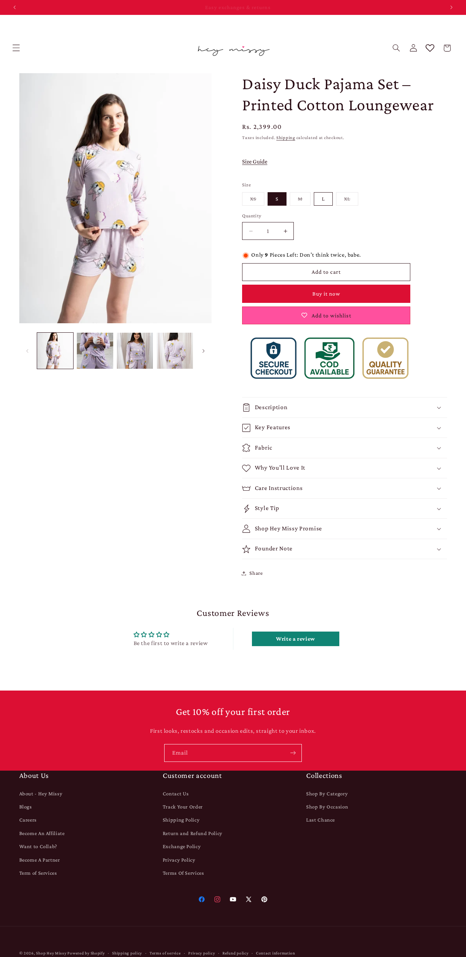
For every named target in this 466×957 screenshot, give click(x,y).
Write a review (295, 639)
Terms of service (165, 953)
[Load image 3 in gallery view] (135, 351)
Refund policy (235, 953)
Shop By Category (327, 793)
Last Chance (320, 820)
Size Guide (254, 161)
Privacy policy (201, 953)
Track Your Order (183, 807)
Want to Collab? (38, 846)
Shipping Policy (181, 820)
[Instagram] (217, 899)
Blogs (25, 807)
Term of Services (38, 873)
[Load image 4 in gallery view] (175, 351)
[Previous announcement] (15, 7)
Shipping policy (127, 953)
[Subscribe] (293, 753)
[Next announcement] (451, 7)
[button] (16, 48)
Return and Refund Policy (192, 833)
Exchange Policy (182, 846)
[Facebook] (201, 899)
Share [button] (255, 573)
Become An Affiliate (42, 833)
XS (257, 200)
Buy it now (326, 293)
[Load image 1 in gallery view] (55, 351)
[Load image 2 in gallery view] (95, 351)
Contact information (275, 953)
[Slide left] (27, 351)
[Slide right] (204, 351)
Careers (28, 820)
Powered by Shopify (85, 953)
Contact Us (176, 793)
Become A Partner (39, 860)
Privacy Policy (179, 860)
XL (351, 200)
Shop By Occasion (327, 807)
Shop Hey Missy (51, 953)
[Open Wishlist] (430, 48)
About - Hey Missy (41, 793)
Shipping (285, 137)
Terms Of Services (183, 873)
